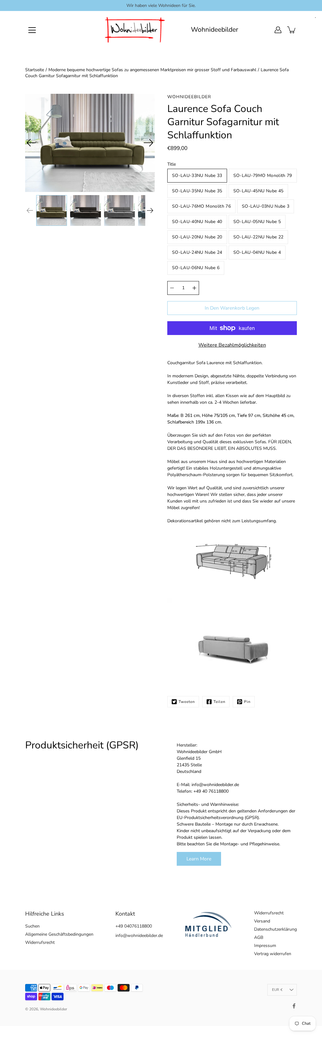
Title (171, 164)
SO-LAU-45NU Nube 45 (258, 191)
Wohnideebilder (214, 30)
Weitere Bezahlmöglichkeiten (232, 345)
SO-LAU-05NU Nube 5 (257, 222)
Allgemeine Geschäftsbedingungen (59, 934)
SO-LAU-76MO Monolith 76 (201, 206)
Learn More (198, 858)
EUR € (277, 989)
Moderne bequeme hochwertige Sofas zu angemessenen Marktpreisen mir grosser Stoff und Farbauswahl (152, 70)
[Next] (148, 142)
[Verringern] (172, 288)
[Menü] (32, 30)
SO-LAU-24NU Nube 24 (197, 252)
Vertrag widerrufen (272, 954)
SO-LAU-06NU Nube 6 (195, 268)
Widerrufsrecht (40, 942)
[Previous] (31, 142)
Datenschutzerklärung (275, 929)
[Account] (278, 30)
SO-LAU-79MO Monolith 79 (262, 175)
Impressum (265, 946)
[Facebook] (294, 1005)
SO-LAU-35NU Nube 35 (197, 191)
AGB (258, 937)
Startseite (34, 70)
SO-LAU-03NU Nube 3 (265, 206)
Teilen (219, 701)
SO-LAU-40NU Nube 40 (197, 222)
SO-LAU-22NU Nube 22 (258, 237)
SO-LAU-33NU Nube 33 (197, 175)
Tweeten (187, 701)
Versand (262, 921)
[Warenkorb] (292, 30)
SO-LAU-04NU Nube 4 (257, 252)
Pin (247, 701)
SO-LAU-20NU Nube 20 (197, 237)
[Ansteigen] (194, 288)
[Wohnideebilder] (135, 29)
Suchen (32, 926)
